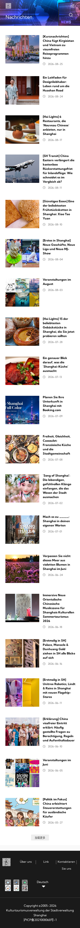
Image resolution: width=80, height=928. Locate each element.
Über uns (26, 861)
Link (46, 861)
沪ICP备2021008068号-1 (40, 920)
